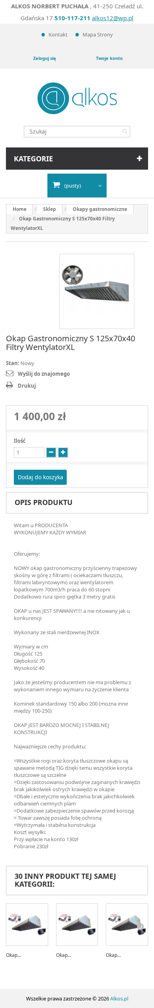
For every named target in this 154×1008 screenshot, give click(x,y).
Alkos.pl (119, 998)
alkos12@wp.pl (112, 18)
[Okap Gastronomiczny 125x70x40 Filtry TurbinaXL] (27, 924)
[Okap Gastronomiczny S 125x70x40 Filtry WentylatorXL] (97, 291)
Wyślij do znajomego (44, 373)
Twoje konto (109, 58)
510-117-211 (72, 18)
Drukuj (27, 385)
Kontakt (58, 34)
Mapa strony (98, 34)
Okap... (13, 955)
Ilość (20, 440)
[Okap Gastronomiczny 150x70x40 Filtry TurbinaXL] (77, 924)
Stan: (12, 363)
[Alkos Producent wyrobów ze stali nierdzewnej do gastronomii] (77, 98)
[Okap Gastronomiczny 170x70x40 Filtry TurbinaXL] (127, 924)
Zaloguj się (44, 58)
